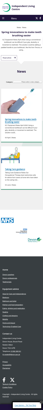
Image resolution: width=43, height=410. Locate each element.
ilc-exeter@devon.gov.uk (11, 354)
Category (9, 82)
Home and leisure (8, 323)
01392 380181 (15, 351)
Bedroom (5, 297)
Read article (7, 58)
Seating (5, 312)
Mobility (5, 319)
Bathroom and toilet (9, 301)
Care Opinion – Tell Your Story (25, 405)
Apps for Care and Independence (14, 294)
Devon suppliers (8, 274)
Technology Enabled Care (11, 326)
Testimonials (6, 282)
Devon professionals (9, 278)
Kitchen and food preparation (12, 305)
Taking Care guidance (15, 169)
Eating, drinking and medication (13, 308)
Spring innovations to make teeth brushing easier (20, 120)
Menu (14, 18)
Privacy (5, 362)
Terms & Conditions (9, 384)
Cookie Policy (7, 387)
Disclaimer (6, 368)
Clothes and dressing (10, 315)
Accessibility (6, 365)
